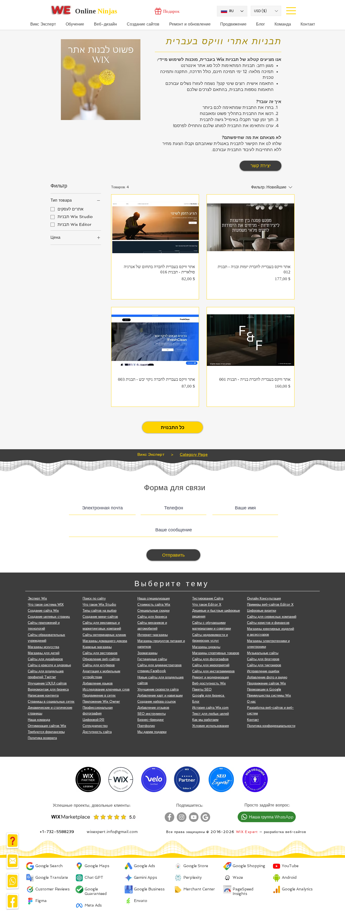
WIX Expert (247, 832)
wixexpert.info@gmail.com (112, 831)
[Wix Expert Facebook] (169, 817)
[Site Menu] (291, 10)
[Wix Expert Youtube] (194, 817)
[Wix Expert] (61, 10)
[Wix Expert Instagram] (181, 817)
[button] (266, 11)
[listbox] (266, 11)
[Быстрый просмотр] (155, 227)
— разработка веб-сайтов (282, 832)
